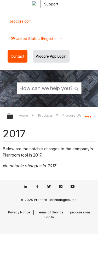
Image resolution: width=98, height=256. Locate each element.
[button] (77, 88)
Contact (17, 56)
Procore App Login (51, 56)
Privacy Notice (19, 212)
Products (46, 115)
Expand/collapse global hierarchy (13, 116)
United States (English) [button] (35, 38)
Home (24, 115)
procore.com (21, 21)
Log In (49, 217)
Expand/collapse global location (88, 114)
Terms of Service (50, 212)
